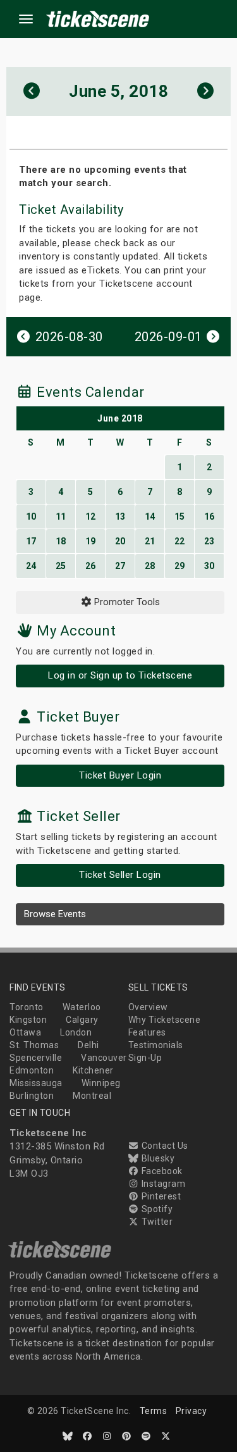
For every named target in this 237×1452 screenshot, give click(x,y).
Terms (153, 1411)
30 (209, 566)
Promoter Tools (126, 602)
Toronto (26, 1007)
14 (150, 516)
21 (150, 541)
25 (61, 566)
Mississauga (36, 1083)
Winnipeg (101, 1083)
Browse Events (55, 914)
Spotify (156, 1209)
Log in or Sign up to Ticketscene (120, 675)
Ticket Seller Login (120, 874)
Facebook (161, 1171)
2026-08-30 (67, 337)
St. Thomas (34, 1045)
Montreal (92, 1096)
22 (179, 541)
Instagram (162, 1184)
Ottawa (25, 1032)
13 (120, 516)
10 (31, 516)
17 (31, 541)
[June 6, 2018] (205, 91)
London (76, 1032)
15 (179, 516)
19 (90, 541)
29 (179, 566)
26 (90, 566)
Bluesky (156, 1158)
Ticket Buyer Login (120, 775)
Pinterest (160, 1196)
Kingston (28, 1020)
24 (31, 566)
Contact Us (163, 1146)
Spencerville (35, 1058)
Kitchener (93, 1070)
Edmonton (31, 1070)
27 (120, 566)
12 (90, 516)
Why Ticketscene (164, 1020)
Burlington (31, 1096)
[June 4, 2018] (31, 91)
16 (209, 516)
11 (61, 516)
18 (61, 541)
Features (147, 1032)
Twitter (156, 1222)
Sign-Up (145, 1058)
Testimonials (155, 1045)
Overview (148, 1007)
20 (120, 541)
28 (150, 566)
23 (209, 541)
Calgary (82, 1020)
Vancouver (104, 1058)
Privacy (191, 1411)
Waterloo (82, 1007)
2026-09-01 (170, 337)
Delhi (88, 1045)
